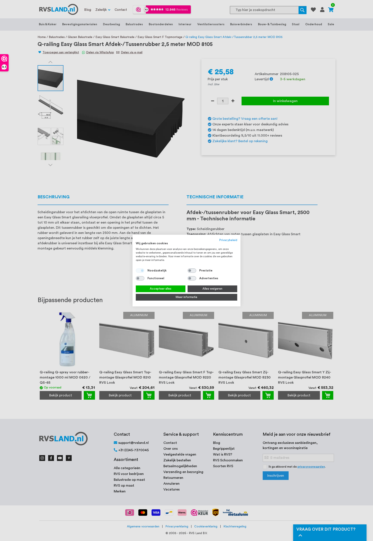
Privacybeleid (228, 239)
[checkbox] (192, 270)
